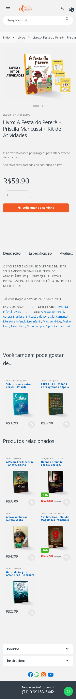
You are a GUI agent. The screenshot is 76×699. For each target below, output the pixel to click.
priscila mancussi (59, 326)
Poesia (17, 458)
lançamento (60, 316)
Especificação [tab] (40, 253)
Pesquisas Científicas (50, 381)
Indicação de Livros (38, 316)
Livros (21, 37)
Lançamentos (48, 458)
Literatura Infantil (12, 114)
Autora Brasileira (14, 316)
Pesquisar (67, 20)
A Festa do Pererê (52, 312)
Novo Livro (18, 326)
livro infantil (34, 321)
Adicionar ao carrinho (38, 208)
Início (6, 37)
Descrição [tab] (12, 253)
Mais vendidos (52, 321)
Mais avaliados (13, 380)
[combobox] (32, 20)
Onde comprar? (37, 326)
